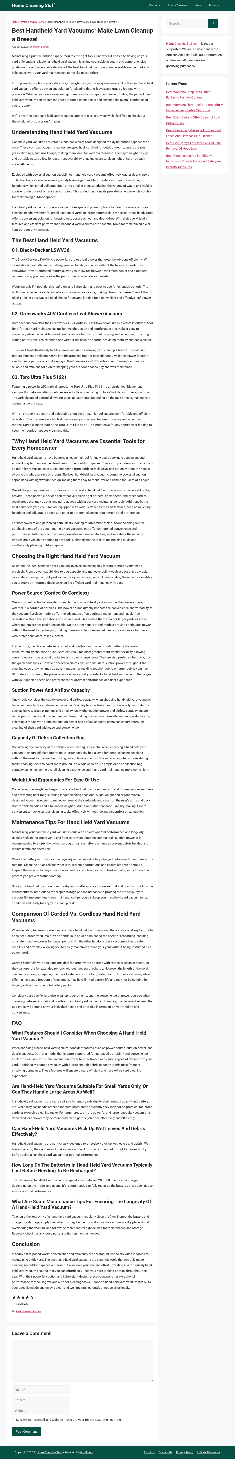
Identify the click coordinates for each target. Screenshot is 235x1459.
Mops (198, 5)
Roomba (214, 5)
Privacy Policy (184, 1452)
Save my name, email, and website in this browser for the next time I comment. (70, 1419)
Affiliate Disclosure (208, 1452)
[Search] (213, 23)
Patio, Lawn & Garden (33, 22)
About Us (149, 1452)
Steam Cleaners (177, 5)
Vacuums (155, 5)
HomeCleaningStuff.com (183, 43)
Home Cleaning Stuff (33, 5)
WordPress (86, 1452)
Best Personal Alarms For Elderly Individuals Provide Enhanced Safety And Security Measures (194, 161)
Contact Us (165, 1452)
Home (15, 22)
